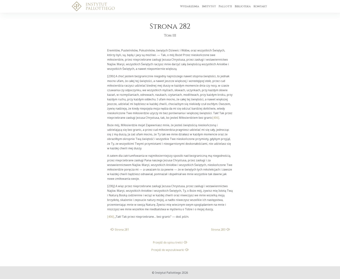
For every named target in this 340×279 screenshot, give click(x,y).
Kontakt (260, 6)
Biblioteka (243, 6)
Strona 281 (121, 229)
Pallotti (225, 6)
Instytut (209, 6)
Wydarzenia (189, 6)
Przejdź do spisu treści (168, 242)
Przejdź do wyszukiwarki (168, 250)
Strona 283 (218, 229)
